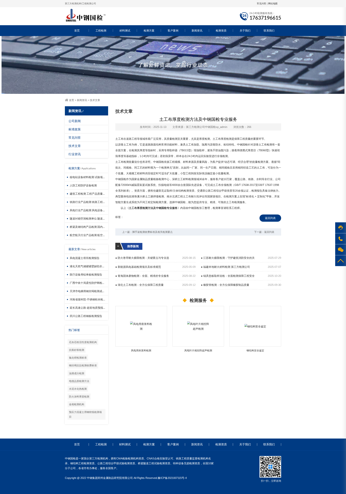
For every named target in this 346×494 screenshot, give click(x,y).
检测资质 (221, 30)
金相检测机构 (76, 404)
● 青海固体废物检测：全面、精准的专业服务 (142, 275)
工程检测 (101, 30)
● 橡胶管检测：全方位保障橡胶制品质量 (225, 284)
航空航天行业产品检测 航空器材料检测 (93, 235)
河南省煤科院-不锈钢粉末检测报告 (90, 299)
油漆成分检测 (76, 373)
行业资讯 (74, 154)
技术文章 (95, 100)
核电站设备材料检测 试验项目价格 (90, 177)
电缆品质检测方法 (79, 381)
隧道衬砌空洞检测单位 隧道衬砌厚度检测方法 (97, 218)
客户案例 (173, 30)
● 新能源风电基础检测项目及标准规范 (138, 266)
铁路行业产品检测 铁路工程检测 (89, 202)
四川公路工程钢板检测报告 (86, 316)
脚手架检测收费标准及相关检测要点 (152, 232)
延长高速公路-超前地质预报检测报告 (92, 307)
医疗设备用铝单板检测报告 (86, 274)
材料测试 (124, 30)
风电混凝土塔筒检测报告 (84, 258)
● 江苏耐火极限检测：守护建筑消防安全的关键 (228, 259)
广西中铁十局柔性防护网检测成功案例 (93, 282)
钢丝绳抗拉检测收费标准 (83, 365)
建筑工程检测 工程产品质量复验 (89, 193)
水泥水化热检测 (78, 388)
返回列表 (270, 218)
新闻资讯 (197, 30)
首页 (77, 30)
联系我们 (269, 30)
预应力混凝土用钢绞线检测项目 (85, 414)
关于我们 (245, 30)
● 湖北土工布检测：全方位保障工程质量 (139, 284)
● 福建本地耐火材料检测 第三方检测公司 (225, 266)
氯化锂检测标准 (78, 357)
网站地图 (273, 3)
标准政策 (74, 129)
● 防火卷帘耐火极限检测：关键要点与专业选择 (142, 259)
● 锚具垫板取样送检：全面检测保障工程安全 (228, 275)
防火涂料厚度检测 (79, 396)
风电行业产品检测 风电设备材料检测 (92, 210)
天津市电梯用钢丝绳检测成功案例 (90, 291)
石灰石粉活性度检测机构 (83, 342)
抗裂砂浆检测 (76, 349)
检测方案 (149, 30)
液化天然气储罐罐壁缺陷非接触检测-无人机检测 (98, 266)
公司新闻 (74, 121)
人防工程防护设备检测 (83, 185)
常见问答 (261, 3)
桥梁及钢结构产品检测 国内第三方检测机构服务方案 (101, 226)
